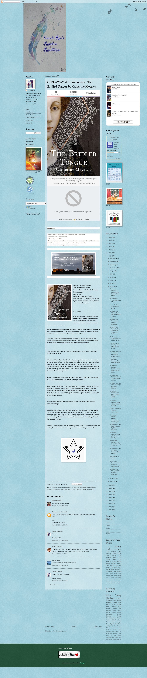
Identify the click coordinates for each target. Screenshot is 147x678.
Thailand (115, 629)
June (111, 277)
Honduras (114, 627)
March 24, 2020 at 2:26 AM (60, 505)
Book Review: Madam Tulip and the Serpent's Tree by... (115, 313)
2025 (110, 240)
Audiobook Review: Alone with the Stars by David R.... (115, 403)
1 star (107, 523)
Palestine (119, 627)
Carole (54, 560)
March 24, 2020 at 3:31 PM (60, 525)
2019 (110, 485)
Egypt (119, 606)
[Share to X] (77, 484)
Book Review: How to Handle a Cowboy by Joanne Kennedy (115, 353)
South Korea (109, 629)
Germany (109, 602)
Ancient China (117, 569)
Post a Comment (54, 585)
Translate (32, 208)
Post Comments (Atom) (59, 631)
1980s (114, 559)
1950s (108, 559)
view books (117, 158)
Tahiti (110, 639)
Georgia (119, 633)
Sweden (119, 614)
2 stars (108, 525)
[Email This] (73, 484)
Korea (114, 618)
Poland (108, 608)
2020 (110, 256)
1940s (114, 554)
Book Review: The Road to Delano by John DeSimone (115, 427)
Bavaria (112, 631)
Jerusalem (108, 620)
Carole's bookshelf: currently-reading (123, 84)
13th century (114, 567)
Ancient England (117, 577)
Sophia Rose (56, 546)
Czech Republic (110, 624)
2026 (110, 237)
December (113, 258)
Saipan (116, 637)
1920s (116, 565)
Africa (113, 612)
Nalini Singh (116, 88)
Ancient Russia (117, 573)
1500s (53, 487)
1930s (114, 561)
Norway (108, 612)
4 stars (66, 487)
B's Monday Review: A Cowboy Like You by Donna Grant (115, 292)
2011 (110, 510)
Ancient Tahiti (117, 583)
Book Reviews (30, 112)
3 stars (108, 528)
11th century (109, 571)
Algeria (115, 625)
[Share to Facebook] (79, 484)
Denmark (108, 610)
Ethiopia (108, 627)
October (112, 265)
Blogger (82, 663)
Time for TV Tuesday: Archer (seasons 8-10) (115, 360)
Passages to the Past (58, 512)
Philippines (114, 620)
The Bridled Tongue (88, 489)
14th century (110, 565)
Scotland (109, 600)
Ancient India (118, 579)
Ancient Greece (116, 563)
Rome (114, 606)
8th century (111, 577)
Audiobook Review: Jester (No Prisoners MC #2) (115, 435)
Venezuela (108, 631)
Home (74, 627)
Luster (113, 103)
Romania (119, 618)
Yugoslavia (118, 639)
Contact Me (29, 123)
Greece (114, 604)
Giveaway (61, 489)
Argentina (119, 625)
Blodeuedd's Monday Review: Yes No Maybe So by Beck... (115, 369)
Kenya (115, 635)
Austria (119, 604)
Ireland (119, 600)
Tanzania (114, 639)
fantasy (118, 595)
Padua (112, 637)
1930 (107, 577)
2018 (110, 488)
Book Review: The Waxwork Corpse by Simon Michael (115, 385)
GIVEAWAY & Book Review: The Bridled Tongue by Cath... (115, 330)
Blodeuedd (55, 500)
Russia (108, 606)
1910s (119, 567)
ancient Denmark (117, 575)
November (113, 261)
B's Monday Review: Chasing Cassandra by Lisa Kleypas (114, 418)
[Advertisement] (73, 607)
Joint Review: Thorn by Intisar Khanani (115, 300)
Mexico (119, 610)
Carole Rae (55, 531)
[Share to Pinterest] (81, 484)
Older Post (98, 627)
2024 (110, 243)
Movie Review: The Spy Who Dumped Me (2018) (114, 345)
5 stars (108, 533)
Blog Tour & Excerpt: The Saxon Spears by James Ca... (115, 443)
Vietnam (113, 622)
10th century (109, 573)
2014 (110, 500)
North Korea (118, 624)
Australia (114, 608)
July (111, 274)
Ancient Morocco (110, 583)
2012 (110, 507)
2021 (110, 253)
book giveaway (72, 487)
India (114, 610)
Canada (115, 602)
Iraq (111, 635)
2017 (110, 491)
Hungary (108, 616)
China (108, 604)
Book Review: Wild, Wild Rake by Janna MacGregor (115, 471)
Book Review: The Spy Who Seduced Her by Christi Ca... (115, 451)
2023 (110, 247)
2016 (110, 494)
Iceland (107, 635)
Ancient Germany (110, 579)
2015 (110, 497)
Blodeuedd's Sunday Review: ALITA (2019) (115, 338)
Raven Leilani (116, 105)
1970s (119, 557)
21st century (113, 546)
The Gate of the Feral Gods (119, 95)
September (113, 268)
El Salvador (109, 633)
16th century (59, 487)
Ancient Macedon (117, 581)
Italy (114, 600)
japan (119, 602)
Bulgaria (119, 622)
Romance (78, 489)
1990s (119, 554)
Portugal (119, 616)
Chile (120, 631)
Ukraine (119, 629)
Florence (115, 633)
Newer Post (49, 627)
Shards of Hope (116, 87)
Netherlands (109, 614)
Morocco (119, 635)
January (112, 481)
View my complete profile (33, 104)
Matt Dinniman (116, 96)
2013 (110, 504)
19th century (113, 549)
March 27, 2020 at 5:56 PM (60, 580)
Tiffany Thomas (116, 115)
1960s (114, 557)
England (55, 489)
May (111, 280)
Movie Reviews (30, 115)
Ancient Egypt (110, 569)
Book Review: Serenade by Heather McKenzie (114, 321)
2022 (110, 250)
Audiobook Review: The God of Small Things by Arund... (114, 394)
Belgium (119, 612)
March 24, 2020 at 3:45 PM (60, 540)
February (113, 478)
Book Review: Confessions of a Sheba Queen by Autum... (115, 377)
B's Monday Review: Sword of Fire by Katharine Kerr (115, 463)
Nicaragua (108, 637)
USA (108, 595)
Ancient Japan (117, 571)
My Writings (29, 120)
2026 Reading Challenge (114, 138)
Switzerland (109, 618)
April (112, 283)
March (112, 286)
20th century (111, 551)
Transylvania (109, 626)
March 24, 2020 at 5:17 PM (60, 554)
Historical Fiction (70, 489)
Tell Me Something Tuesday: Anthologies (115, 410)
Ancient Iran (109, 581)
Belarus (116, 631)
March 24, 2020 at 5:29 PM (60, 565)
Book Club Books (31, 117)
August (112, 271)
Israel (107, 622)
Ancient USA (109, 575)
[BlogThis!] (75, 484)
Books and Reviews (83, 487)
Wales (119, 608)
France (119, 598)
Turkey (119, 620)
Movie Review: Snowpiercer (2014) (114, 306)
